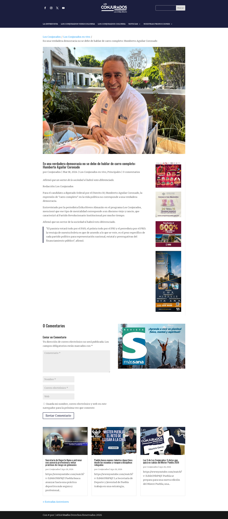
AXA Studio (63, 514)
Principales (114, 171)
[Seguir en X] (57, 8)
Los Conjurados (52, 36)
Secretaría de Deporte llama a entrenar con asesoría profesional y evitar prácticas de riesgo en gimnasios (63, 462)
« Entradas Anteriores (56, 501)
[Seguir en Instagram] (51, 8)
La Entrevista (50, 24)
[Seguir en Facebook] (45, 8)
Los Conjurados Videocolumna (78, 24)
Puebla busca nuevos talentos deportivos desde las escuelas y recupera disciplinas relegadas (113, 462)
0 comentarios (131, 171)
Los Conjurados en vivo (76, 36)
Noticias (133, 24)
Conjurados (54, 171)
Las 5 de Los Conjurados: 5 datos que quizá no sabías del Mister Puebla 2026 (161, 461)
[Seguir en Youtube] (63, 8)
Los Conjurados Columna (111, 24)
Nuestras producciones (157, 24)
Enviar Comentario (58, 415)
